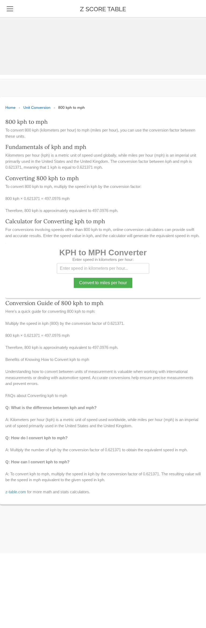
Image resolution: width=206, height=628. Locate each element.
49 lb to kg (18, 505)
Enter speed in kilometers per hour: (103, 259)
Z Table (15, 26)
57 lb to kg (18, 578)
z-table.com (15, 492)
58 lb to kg (18, 591)
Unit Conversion (36, 107)
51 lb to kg (18, 517)
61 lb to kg (18, 615)
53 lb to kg (18, 542)
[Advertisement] (101, 37)
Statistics (18, 38)
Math (13, 51)
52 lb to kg (18, 529)
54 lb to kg (18, 554)
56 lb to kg (18, 566)
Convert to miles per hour (103, 282)
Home (10, 107)
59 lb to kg (18, 603)
